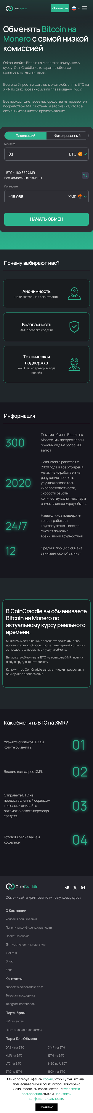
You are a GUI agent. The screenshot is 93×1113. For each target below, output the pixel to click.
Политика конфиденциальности (29, 927)
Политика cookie (18, 936)
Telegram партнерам (20, 1004)
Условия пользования (22, 919)
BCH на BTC (56, 1071)
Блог (9, 970)
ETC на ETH (14, 1071)
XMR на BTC (14, 1055)
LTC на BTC (14, 1063)
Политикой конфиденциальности (50, 1096)
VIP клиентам (60, 8)
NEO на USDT (57, 1063)
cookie (48, 1079)
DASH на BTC (15, 1047)
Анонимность (36, 291)
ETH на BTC (56, 1055)
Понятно (46, 1107)
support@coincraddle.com (24, 987)
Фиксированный (67, 135)
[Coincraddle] (17, 8)
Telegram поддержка (20, 995)
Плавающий (25, 135)
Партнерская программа (24, 1030)
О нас (10, 961)
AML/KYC (12, 953)
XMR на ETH (56, 1047)
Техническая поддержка (36, 360)
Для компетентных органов (26, 944)
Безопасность (36, 324)
